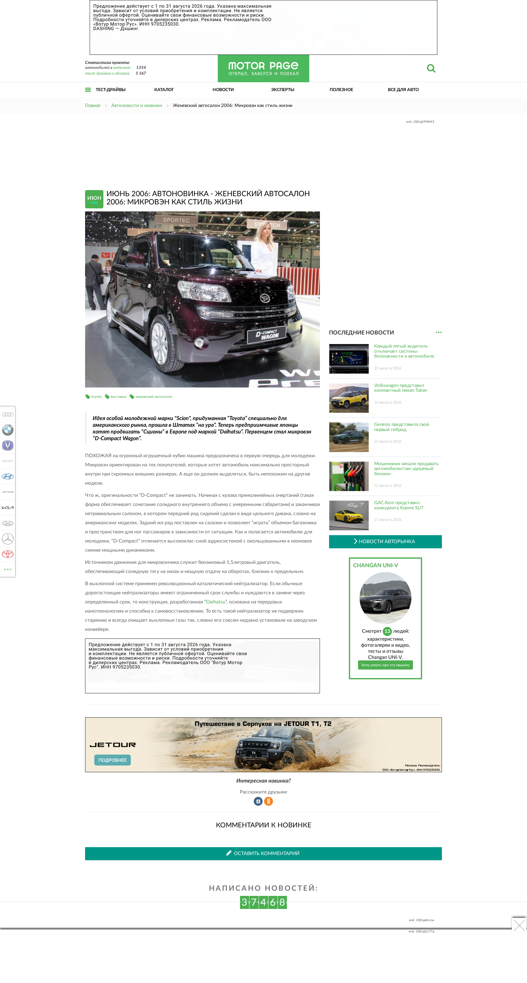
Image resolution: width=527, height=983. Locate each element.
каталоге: (122, 68)
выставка (118, 396)
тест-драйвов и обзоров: (107, 74)
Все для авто (403, 90)
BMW (6, 429)
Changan (6, 445)
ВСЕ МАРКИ (8, 567)
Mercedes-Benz (6, 538)
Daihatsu (215, 601)
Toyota (6, 554)
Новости (223, 90)
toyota (96, 396)
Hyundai (6, 476)
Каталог (164, 90)
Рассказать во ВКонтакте (258, 801)
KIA (6, 507)
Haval (6, 461)
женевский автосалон (153, 396)
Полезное (341, 90)
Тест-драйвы (111, 90)
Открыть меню (88, 96)
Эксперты (282, 90)
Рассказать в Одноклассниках (268, 801)
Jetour (6, 492)
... (439, 332)
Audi (6, 414)
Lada (6, 523)
